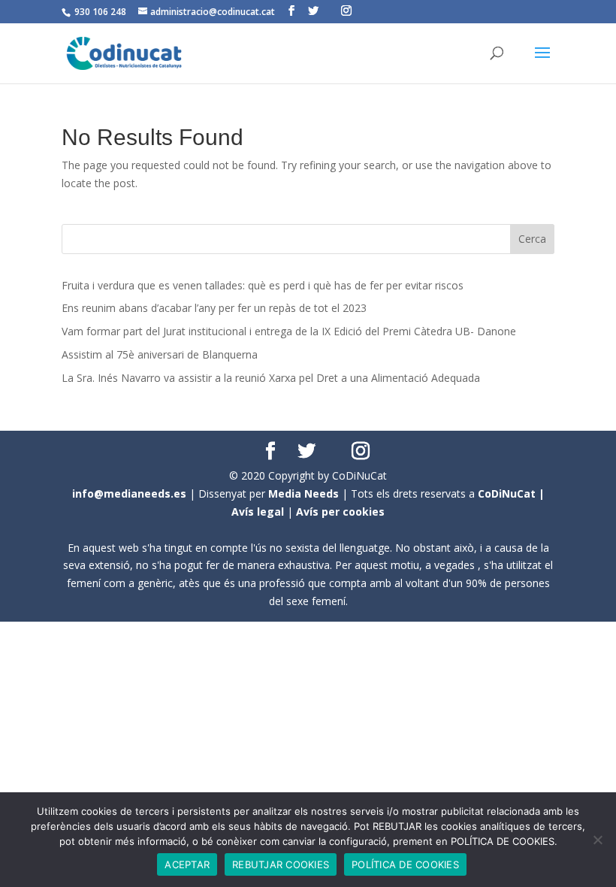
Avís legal (257, 511)
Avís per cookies (340, 511)
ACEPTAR (187, 864)
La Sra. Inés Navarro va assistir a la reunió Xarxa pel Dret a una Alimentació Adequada (271, 378)
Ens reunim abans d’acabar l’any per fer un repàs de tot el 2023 (214, 308)
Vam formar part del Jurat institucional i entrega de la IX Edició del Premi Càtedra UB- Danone (289, 331)
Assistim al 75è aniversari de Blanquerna (160, 354)
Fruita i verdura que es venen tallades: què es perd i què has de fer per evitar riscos (263, 285)
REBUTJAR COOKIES (280, 864)
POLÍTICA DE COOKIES (405, 864)
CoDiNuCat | (511, 493)
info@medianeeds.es (129, 493)
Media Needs (303, 493)
